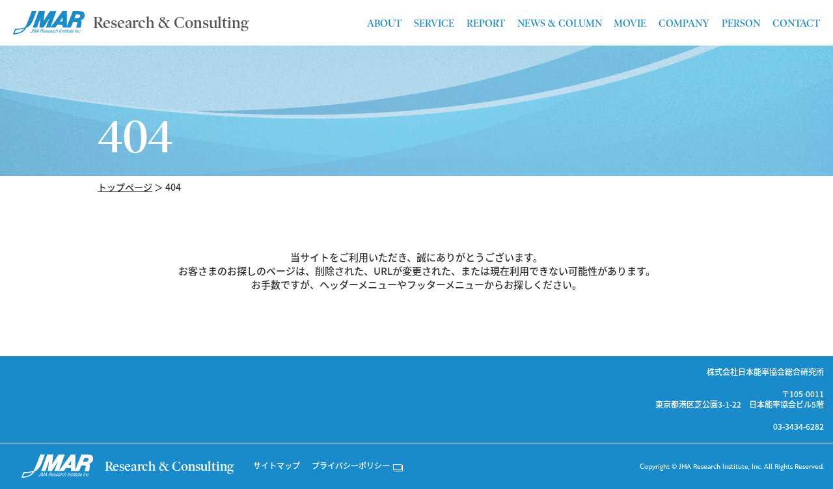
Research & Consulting (171, 22)
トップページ (125, 186)
